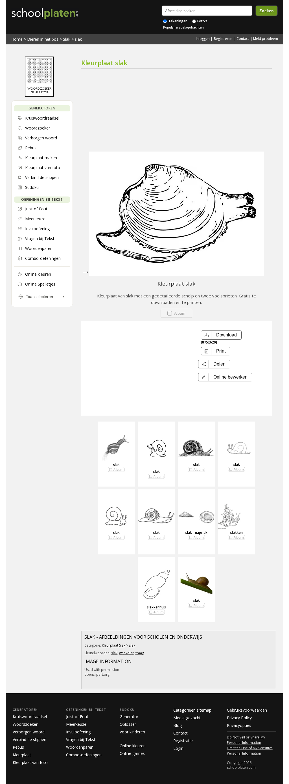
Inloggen (203, 38)
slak (78, 39)
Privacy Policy (239, 717)
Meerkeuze (76, 724)
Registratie (183, 740)
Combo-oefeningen (84, 754)
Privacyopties (239, 725)
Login (178, 748)
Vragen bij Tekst (80, 739)
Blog (177, 725)
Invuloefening (78, 732)
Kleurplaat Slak (113, 645)
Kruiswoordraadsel (30, 716)
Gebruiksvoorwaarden (247, 710)
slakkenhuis (156, 607)
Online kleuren (133, 745)
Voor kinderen (132, 732)
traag (139, 653)
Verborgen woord (29, 732)
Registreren (223, 38)
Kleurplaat (22, 754)
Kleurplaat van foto (30, 762)
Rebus (18, 747)
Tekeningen (177, 21)
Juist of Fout (77, 716)
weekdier (126, 653)
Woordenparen (79, 747)
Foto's (201, 21)
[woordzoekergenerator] (39, 95)
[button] (225, 377)
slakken (236, 532)
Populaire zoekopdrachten (183, 27)
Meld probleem (265, 38)
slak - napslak (196, 532)
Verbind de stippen (29, 739)
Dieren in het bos (42, 39)
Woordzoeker (25, 724)
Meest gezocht (187, 717)
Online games (132, 753)
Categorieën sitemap (192, 710)
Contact (243, 38)
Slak (66, 39)
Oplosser (128, 724)
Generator (129, 716)
